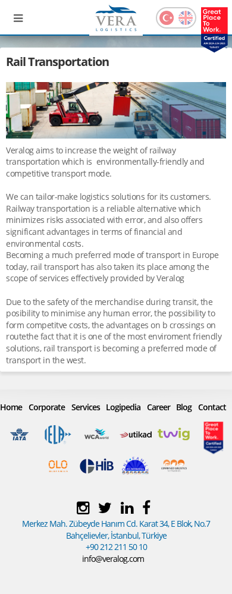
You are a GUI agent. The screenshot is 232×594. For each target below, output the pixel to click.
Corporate (47, 407)
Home (11, 407)
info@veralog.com (113, 558)
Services (85, 407)
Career (158, 407)
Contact (212, 407)
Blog (184, 407)
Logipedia (123, 407)
